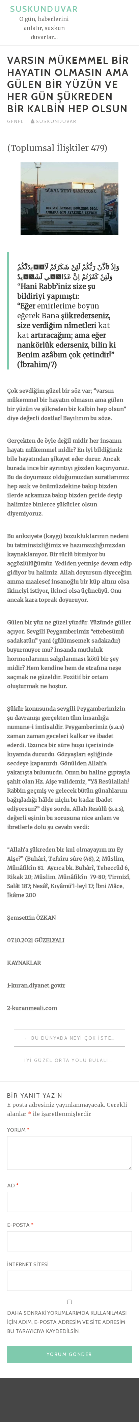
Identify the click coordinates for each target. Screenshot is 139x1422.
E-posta (20, 1225)
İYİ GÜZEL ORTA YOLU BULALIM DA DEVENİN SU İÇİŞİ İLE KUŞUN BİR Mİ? (74, 1060)
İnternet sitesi (28, 1264)
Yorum (18, 1130)
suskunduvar (56, 121)
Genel (15, 121)
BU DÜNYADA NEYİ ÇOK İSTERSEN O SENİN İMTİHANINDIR (78, 1038)
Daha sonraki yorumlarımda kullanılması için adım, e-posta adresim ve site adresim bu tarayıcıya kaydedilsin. (67, 1322)
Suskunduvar (44, 9)
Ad (13, 1185)
